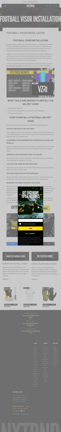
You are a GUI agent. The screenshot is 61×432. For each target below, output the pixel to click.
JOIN (30, 228)
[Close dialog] (41, 188)
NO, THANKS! (30, 233)
